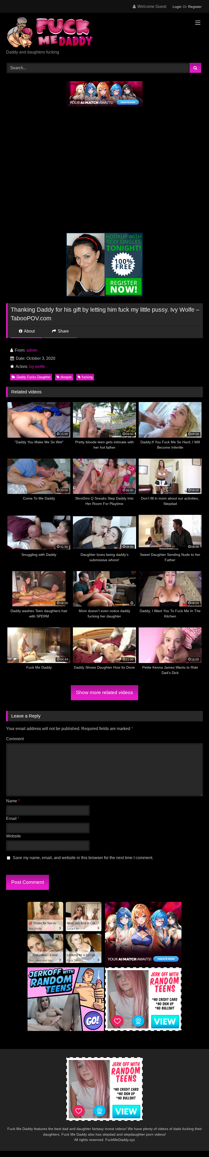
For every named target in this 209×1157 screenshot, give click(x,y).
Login (177, 7)
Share (63, 331)
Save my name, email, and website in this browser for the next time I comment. (83, 858)
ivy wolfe (37, 366)
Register (195, 7)
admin (31, 350)
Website (13, 836)
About (29, 331)
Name (13, 801)
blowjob (66, 377)
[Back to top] (193, 1142)
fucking (87, 377)
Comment (15, 739)
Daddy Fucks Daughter (33, 377)
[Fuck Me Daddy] (104, 33)
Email (12, 818)
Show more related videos (104, 692)
